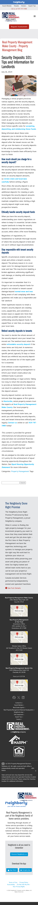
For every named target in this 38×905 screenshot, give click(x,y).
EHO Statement (18, 714)
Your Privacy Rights (19, 887)
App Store (13, 870)
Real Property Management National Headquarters (18, 710)
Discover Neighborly (18, 854)
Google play (26, 870)
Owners (23, 6)
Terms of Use (13, 882)
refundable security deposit (18, 344)
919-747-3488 (22, 9)
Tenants (16, 6)
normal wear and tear (24, 291)
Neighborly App (18, 712)
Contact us (12, 422)
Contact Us (18, 703)
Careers (18, 719)
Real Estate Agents (18, 707)
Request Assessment (19, 26)
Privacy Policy (24, 882)
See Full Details (14, 588)
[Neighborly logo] (19, 2)
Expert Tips (32, 6)
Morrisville (8, 401)
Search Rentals (7, 6)
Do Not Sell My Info (23, 884)
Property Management (20, 471)
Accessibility (11, 884)
